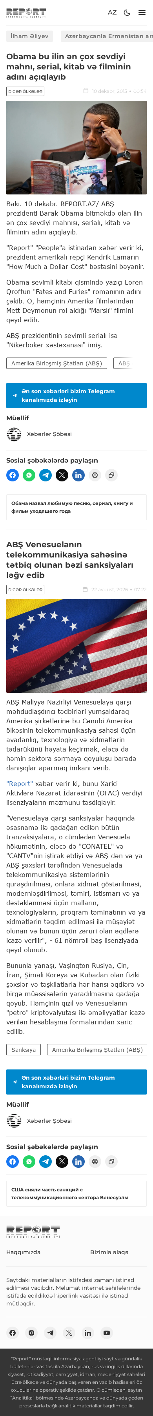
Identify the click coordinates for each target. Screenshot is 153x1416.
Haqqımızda (23, 1252)
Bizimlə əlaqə (109, 1252)
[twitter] (62, 475)
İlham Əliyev (30, 36)
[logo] (26, 13)
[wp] (29, 475)
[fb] (12, 475)
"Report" (19, 783)
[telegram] (45, 475)
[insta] (31, 1333)
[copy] (111, 475)
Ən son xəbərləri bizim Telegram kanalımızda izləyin (68, 395)
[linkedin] (78, 475)
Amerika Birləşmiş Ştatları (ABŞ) (56, 363)
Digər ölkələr (25, 91)
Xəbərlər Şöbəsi (49, 434)
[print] (95, 475)
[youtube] (106, 1333)
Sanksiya (23, 1049)
